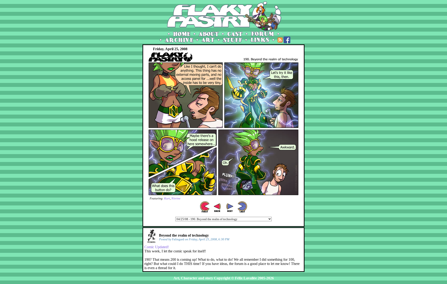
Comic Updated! (156, 247)
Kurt (167, 198)
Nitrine (175, 198)
